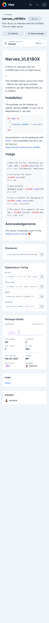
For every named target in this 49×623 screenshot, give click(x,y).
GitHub (8, 383)
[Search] (37, 5)
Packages (8, 14)
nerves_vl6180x (13, 19)
